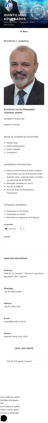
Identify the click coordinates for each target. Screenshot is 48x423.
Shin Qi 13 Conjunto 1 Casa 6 (19, 361)
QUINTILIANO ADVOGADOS (15, 17)
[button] (24, 397)
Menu (25, 31)
